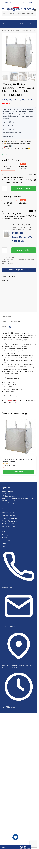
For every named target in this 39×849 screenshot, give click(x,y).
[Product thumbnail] (8, 294)
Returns (5, 538)
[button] (5, 8)
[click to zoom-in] (19, 52)
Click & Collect (7, 541)
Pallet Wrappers (8, 524)
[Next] (35, 276)
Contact (5, 543)
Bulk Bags (9, 263)
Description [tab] (6, 317)
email (17, 400)
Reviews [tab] (6, 327)
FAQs (4, 546)
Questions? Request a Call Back (18, 270)
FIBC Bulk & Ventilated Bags (20, 259)
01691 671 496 (7, 494)
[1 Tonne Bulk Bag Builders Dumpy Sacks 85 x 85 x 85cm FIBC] (18, 436)
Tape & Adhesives (8, 515)
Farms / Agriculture (9, 521)
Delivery (5, 535)
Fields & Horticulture (9, 518)
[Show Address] (25, 847)
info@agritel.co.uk (8, 496)
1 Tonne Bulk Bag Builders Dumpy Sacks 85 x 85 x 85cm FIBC (24, 285)
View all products (8, 527)
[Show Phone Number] (21, 847)
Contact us (8, 400)
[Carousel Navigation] (33, 276)
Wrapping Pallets (8, 513)
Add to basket (24, 188)
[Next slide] (32, 52)
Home (4, 30)
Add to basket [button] (18, 471)
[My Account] (29, 9)
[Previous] (32, 276)
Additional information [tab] (11, 322)
